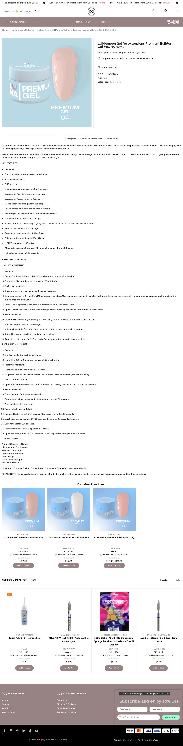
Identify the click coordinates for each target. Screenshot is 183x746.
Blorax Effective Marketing (56, 740)
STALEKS (113, 649)
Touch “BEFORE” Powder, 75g (24, 638)
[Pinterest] (17, 730)
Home (5, 30)
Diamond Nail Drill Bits (69, 635)
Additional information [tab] (91, 138)
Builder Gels (43, 30)
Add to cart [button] (24, 668)
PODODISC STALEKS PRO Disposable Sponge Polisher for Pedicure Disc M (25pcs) (114, 641)
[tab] (70, 139)
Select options (23, 565)
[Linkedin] (24, 730)
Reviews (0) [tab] (112, 138)
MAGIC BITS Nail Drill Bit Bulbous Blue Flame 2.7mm (69, 640)
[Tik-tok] (30, 730)
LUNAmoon (23, 548)
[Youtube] (36, 730)
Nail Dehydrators (24, 634)
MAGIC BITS (69, 649)
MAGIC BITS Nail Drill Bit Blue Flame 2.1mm (159, 640)
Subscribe (171, 717)
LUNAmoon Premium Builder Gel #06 (23, 537)
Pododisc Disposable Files (114, 634)
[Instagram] (11, 730)
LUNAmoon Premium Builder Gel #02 (69, 537)
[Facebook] (4, 730)
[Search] (38, 11)
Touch (24, 649)
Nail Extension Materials (22, 30)
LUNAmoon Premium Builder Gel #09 (114, 537)
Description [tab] (70, 138)
